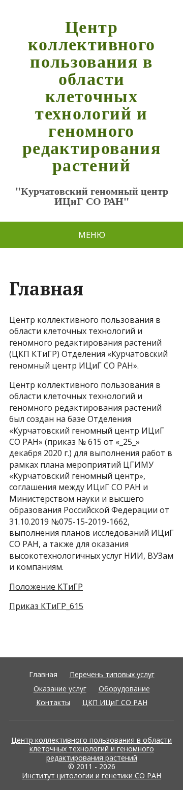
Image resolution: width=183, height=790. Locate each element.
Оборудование (124, 688)
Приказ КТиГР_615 (46, 606)
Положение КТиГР (46, 586)
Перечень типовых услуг (112, 674)
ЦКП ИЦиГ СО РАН (114, 702)
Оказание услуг (60, 688)
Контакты (53, 702)
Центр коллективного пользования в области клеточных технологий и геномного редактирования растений (91, 95)
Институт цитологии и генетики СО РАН (91, 775)
